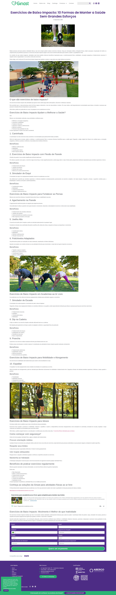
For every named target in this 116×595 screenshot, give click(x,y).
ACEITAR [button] (6, 590)
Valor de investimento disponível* (67, 540)
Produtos (62, 3)
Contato (71, 3)
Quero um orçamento (58, 549)
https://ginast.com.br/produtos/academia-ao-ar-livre (22, 490)
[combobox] (84, 3)
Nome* (13, 524)
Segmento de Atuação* (64, 529)
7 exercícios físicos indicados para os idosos (63, 431)
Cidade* (60, 535)
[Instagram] (30, 586)
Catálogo (55, 3)
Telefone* (13, 529)
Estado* (13, 535)
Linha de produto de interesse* (19, 540)
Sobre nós (42, 3)
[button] (25, 556)
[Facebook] (33, 586)
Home (35, 3)
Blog (48, 3)
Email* (60, 524)
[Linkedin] (35, 586)
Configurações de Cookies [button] (9, 588)
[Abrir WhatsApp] (113, 592)
